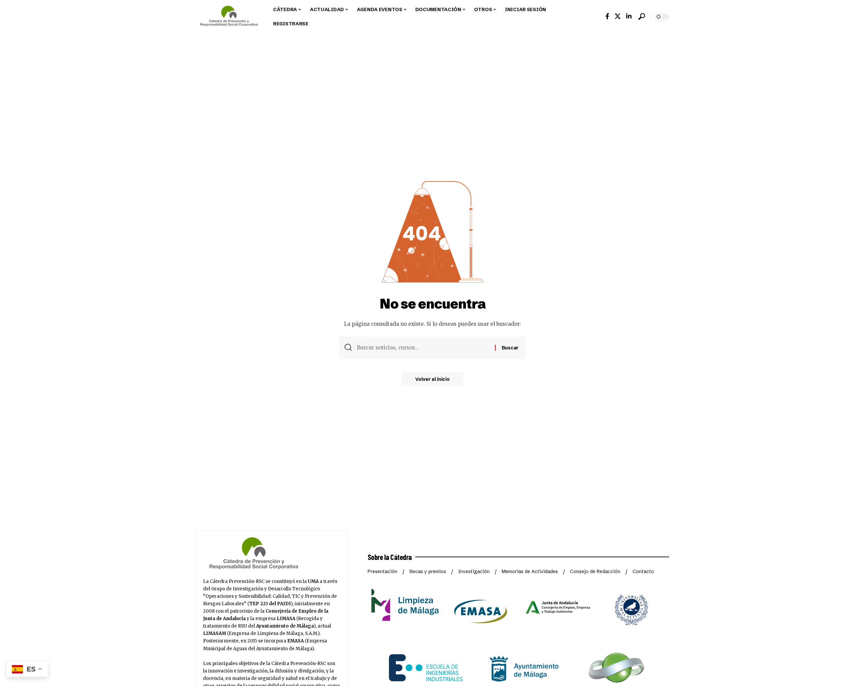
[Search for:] (423, 348)
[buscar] (641, 16)
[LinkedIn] (628, 16)
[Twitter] (617, 16)
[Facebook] (607, 16)
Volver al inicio (432, 379)
